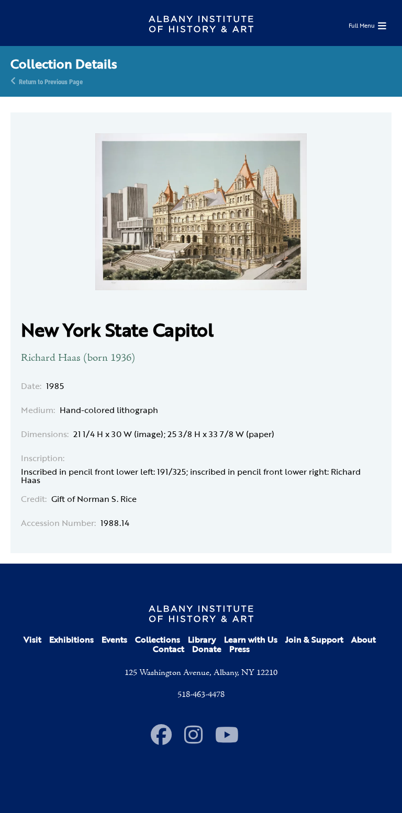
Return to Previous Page (51, 81)
